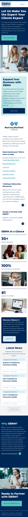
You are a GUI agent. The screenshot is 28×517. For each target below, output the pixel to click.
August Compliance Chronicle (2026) (11, 364)
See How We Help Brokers (9, 453)
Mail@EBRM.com (10, 164)
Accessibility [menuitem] (19, 513)
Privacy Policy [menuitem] (5, 513)
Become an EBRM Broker (11, 503)
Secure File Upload (9, 178)
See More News (14, 409)
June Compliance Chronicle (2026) (10, 396)
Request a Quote (8, 174)
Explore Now (9, 339)
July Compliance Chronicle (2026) (10, 380)
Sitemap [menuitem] (12, 513)
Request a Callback (9, 171)
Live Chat (6, 167)
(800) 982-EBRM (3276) (11, 160)
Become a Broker (9, 38)
